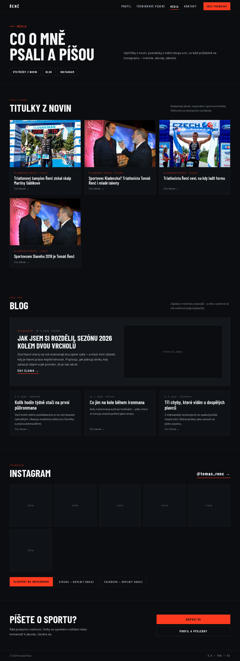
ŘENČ (15, 6)
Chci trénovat (217, 6)
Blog (49, 72)
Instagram (67, 72)
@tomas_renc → (213, 473)
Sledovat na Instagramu (31, 581)
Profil (126, 6)
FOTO (31, 505)
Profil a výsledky (193, 631)
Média (174, 6)
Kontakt (190, 6)
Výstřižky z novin (25, 72)
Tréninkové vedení (151, 6)
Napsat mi (193, 619)
